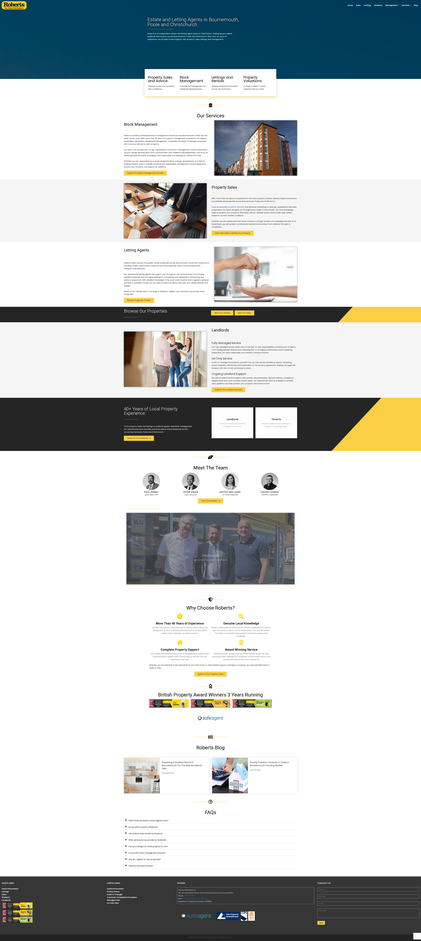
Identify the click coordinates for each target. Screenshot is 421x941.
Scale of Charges (114, 894)
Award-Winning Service (241, 649)
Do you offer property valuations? (143, 827)
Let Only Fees (113, 903)
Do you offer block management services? (147, 853)
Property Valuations (252, 79)
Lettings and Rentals (222, 79)
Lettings (367, 5)
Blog (416, 5)
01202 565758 (189, 896)
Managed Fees (113, 900)
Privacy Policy (113, 891)
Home (350, 5)
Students (378, 5)
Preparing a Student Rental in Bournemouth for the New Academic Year (182, 765)
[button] (210, 820)
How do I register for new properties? (145, 859)
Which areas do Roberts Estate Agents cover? (148, 820)
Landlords (6, 900)
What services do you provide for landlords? (147, 840)
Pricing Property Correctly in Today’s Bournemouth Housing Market (269, 764)
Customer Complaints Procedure (122, 897)
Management (391, 5)
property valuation (236, 207)
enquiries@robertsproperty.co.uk (195, 898)
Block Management (191, 79)
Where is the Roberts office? (141, 866)
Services (405, 5)
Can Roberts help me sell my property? (146, 833)
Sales (358, 5)
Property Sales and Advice (160, 79)
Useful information (10, 889)
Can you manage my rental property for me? (148, 846)
